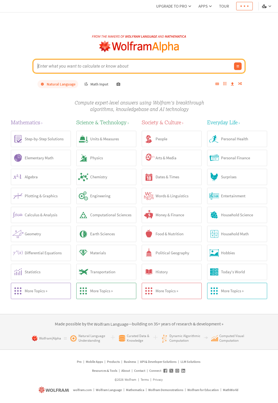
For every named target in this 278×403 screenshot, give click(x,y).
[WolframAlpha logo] (139, 46)
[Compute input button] (238, 66)
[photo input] (118, 84)
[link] (111, 324)
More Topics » (36, 290)
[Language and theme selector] (267, 6)
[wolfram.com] (54, 390)
